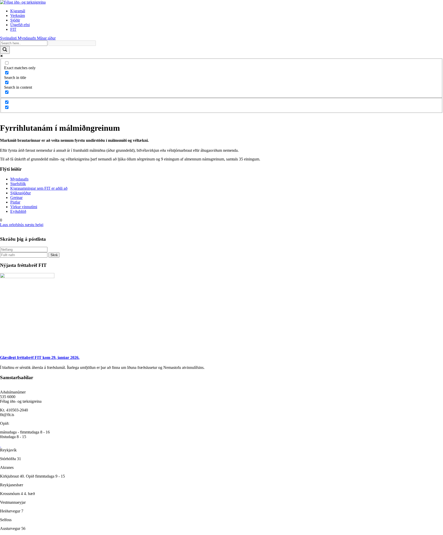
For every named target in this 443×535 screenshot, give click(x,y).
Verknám (17, 15)
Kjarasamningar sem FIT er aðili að (38, 188)
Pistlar (15, 202)
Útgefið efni (20, 25)
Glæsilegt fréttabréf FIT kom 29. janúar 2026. (39, 357)
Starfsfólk (18, 183)
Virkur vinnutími (23, 207)
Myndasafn (19, 179)
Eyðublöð (18, 211)
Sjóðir (15, 20)
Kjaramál (17, 11)
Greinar (16, 197)
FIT (13, 29)
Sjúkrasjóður (20, 193)
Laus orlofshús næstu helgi (21, 225)
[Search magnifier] (5, 50)
